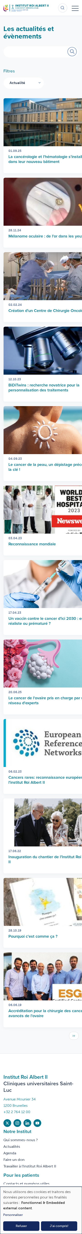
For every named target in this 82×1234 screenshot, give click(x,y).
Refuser (21, 1226)
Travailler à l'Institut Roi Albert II (29, 1166)
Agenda (9, 1153)
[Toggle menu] (75, 8)
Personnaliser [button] (13, 1215)
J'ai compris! (59, 1226)
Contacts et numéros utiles (26, 1183)
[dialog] (41, 1210)
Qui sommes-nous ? (20, 1140)
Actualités (11, 1146)
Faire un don (14, 1159)
